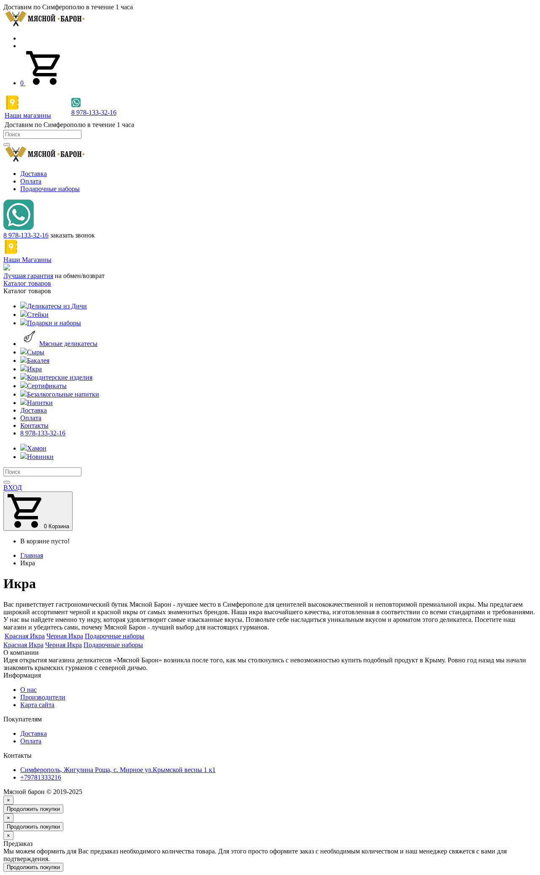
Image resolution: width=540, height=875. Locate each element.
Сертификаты (47, 385)
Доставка (33, 173)
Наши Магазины (27, 259)
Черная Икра (63, 644)
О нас (28, 689)
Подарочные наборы (50, 188)
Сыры (35, 352)
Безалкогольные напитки (63, 394)
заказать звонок (72, 235)
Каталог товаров (27, 283)
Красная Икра (23, 644)
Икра (34, 369)
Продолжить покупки (33, 809)
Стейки (38, 314)
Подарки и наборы (54, 323)
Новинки (40, 456)
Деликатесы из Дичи (57, 306)
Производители (42, 697)
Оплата (30, 181)
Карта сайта (37, 704)
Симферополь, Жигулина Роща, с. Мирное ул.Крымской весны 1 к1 (118, 769)
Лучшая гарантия (28, 275)
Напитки (40, 402)
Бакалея (38, 360)
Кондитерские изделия (59, 377)
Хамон (36, 448)
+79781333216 (40, 777)
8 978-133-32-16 (26, 235)
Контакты (34, 425)
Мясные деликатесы (68, 343)
